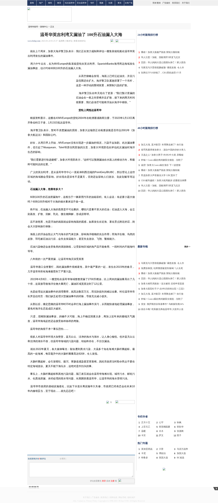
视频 (101, 3)
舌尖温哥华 (81, 3)
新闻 (32, 3)
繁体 (159, 3)
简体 (154, 3)
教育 (59, 3)
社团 (110, 3)
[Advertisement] (164, 43)
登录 (104, 481)
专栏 (92, 3)
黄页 (119, 3)
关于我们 (186, 3)
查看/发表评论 (80, 41)
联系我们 (176, 3)
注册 (112, 481)
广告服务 (166, 3)
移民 (50, 3)
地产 (41, 3)
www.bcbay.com (34, 41)
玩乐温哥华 (70, 3)
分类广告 (128, 3)
